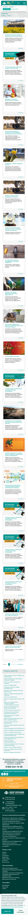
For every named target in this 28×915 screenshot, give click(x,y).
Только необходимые (20, 911)
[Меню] (24, 3)
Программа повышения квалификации (12, 873)
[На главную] (4, 3)
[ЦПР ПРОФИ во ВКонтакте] (2, 774)
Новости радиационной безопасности (14, 728)
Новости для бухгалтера (10, 697)
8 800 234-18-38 (14, 767)
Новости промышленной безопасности (11, 722)
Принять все (7, 911)
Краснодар (5, 887)
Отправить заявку (14, 783)
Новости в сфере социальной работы (14, 730)
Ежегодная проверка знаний (9, 868)
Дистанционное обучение (9, 879)
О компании (5, 855)
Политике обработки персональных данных (12, 906)
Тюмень (4, 888)
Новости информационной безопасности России (11, 707)
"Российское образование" (9, 836)
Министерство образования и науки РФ (12, 818)
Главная (3, 15)
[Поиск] (18, 3)
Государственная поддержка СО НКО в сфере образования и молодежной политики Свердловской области (12, 833)
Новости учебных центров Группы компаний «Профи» (13, 679)
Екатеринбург (5, 885)
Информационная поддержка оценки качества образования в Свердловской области (12, 828)
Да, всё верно (7, 9)
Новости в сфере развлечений (12, 752)
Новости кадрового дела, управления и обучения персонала (14, 735)
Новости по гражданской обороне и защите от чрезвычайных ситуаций (11, 704)
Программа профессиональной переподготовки (10, 875)
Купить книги (5, 862)
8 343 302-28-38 (10, 799)
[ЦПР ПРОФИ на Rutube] (7, 774)
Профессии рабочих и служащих (10, 877)
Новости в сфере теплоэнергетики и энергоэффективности (14, 738)
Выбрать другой (14, 9)
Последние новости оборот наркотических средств (11, 712)
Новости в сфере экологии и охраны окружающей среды (14, 744)
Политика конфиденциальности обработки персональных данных (14, 786)
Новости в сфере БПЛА (10, 685)
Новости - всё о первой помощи (12, 747)
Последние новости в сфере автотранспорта (11, 688)
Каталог (4, 854)
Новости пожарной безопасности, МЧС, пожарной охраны (13, 719)
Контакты (4, 860)
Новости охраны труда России (12, 710)
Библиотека (5, 857)
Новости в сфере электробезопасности (10, 741)
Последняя (20, 664)
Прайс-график (6, 859)
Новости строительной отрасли (12, 732)
